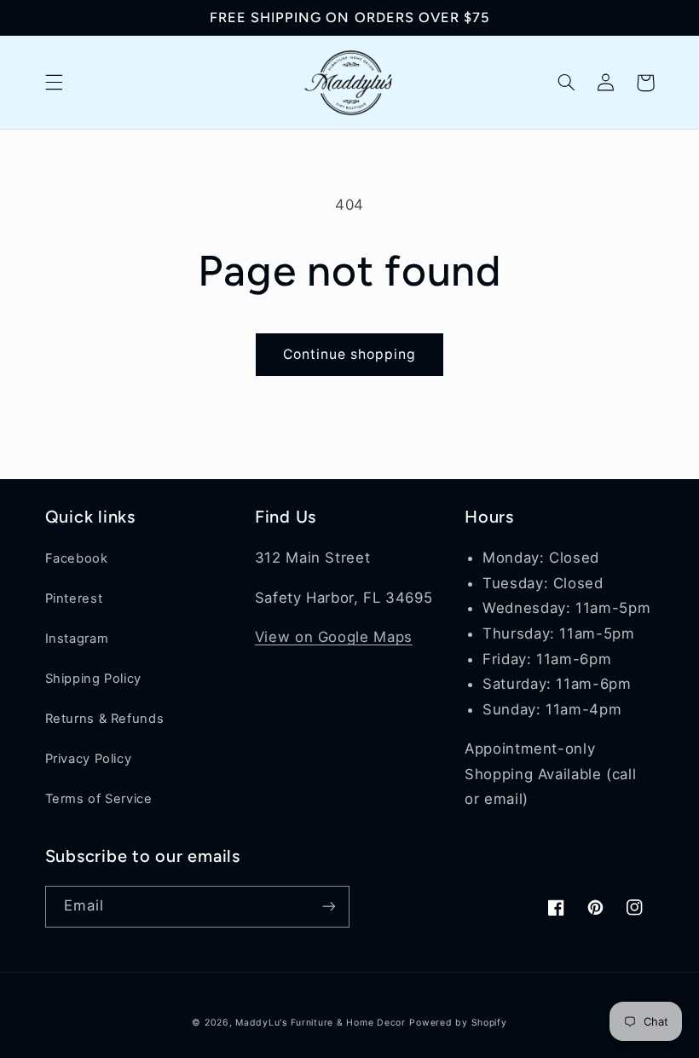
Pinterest (74, 598)
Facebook (76, 558)
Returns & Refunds (105, 718)
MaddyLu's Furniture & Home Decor (320, 1022)
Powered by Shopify (457, 1022)
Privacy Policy (88, 758)
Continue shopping (350, 354)
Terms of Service (99, 799)
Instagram (77, 638)
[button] (53, 82)
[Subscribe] (329, 907)
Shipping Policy (93, 678)
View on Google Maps (334, 636)
